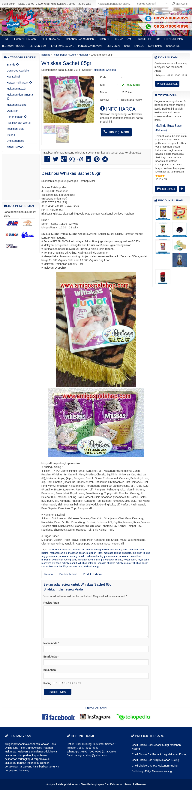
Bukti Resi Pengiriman (169, 39)
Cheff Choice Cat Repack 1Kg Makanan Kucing (159, 754)
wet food (56, 563)
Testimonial (112, 46)
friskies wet (108, 549)
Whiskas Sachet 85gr (66, 63)
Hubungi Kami (118, 132)
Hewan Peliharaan (24, 39)
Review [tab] (48, 574)
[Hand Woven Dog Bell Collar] (179, 207)
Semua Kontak (169, 83)
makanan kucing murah (72, 556)
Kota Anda (50, 669)
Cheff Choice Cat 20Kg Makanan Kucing (155, 759)
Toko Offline (143, 39)
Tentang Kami (123, 39)
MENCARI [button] (181, 3)
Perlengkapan (51, 39)
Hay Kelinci (13, 76)
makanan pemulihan (130, 556)
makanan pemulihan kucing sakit (58, 559)
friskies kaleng (93, 549)
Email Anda (50, 656)
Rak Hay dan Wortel (19, 122)
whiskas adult (69, 563)
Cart (127, 46)
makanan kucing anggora (117, 553)
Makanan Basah (16, 88)
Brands (104, 39)
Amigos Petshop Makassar (62, 784)
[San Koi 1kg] (162, 223)
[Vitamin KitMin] (162, 207)
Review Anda (51, 602)
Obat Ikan (12, 110)
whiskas (111, 69)
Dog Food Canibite (18, 70)
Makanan (83, 54)
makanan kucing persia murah (102, 556)
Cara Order (173, 46)
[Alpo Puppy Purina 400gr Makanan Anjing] (162, 240)
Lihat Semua (167, 177)
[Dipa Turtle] (162, 271)
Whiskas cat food (87, 563)
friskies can (79, 549)
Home (5, 39)
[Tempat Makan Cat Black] (179, 223)
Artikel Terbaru (15, 146)
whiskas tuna (75, 566)
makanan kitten (94, 553)
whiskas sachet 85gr (57, 566)
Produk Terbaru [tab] (92, 574)
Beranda (45, 54)
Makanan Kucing (16, 104)
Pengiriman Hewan (90, 46)
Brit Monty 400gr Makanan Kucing (152, 771)
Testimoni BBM (37, 46)
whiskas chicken (106, 563)
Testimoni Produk (13, 46)
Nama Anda (50, 643)
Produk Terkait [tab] (68, 574)
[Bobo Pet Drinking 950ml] (179, 254)
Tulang (11, 134)
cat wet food (64, 549)
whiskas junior (123, 563)
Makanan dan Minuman (80, 39)
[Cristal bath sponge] (179, 237)
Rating (47, 683)
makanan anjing (58, 553)
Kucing (72, 54)
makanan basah (76, 553)
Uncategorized (15, 140)
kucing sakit (121, 549)
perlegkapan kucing (111, 559)
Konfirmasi (155, 46)
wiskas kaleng (91, 566)
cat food (52, 549)
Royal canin (130, 559)
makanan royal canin (89, 559)
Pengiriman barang (62, 46)
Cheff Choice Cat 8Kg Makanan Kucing (155, 765)
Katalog (139, 46)
